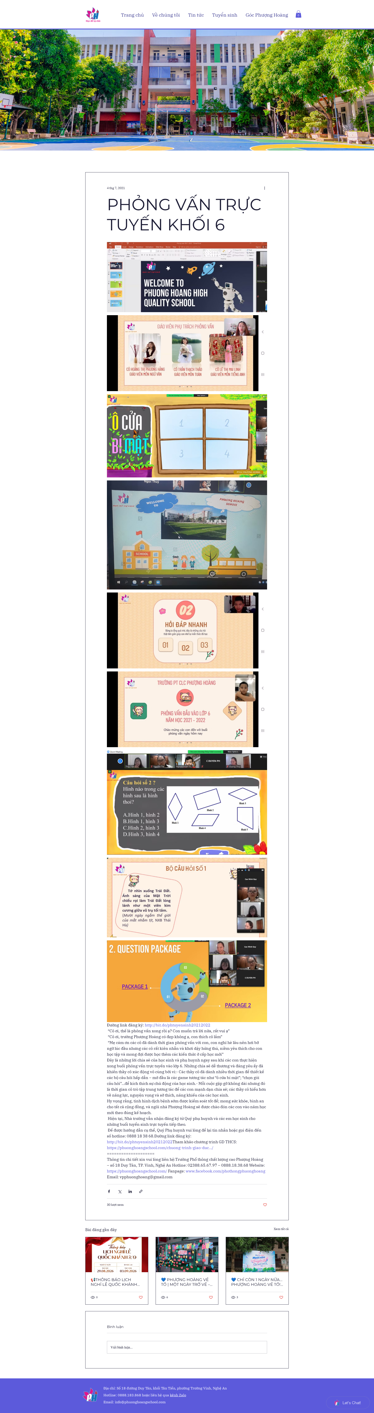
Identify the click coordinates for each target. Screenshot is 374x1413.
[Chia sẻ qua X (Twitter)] (120, 1191)
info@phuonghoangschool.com (140, 1402)
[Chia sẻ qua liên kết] (141, 1191)
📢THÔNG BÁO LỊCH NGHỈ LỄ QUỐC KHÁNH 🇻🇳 (114, 1282)
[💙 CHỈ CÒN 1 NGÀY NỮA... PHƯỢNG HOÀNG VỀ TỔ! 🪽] (257, 1254)
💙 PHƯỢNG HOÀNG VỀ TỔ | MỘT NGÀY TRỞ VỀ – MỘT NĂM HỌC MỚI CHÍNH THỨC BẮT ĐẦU (185, 1282)
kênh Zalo (178, 1395)
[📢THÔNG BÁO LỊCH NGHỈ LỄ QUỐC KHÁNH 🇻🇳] (116, 1254)
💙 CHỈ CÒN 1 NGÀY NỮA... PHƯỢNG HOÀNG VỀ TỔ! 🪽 (256, 1282)
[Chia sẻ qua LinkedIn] (130, 1191)
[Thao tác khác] (264, 188)
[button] (167, 14)
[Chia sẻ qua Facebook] (109, 1191)
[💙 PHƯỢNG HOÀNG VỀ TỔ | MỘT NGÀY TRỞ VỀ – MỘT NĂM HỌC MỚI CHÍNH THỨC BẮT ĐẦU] (187, 1254)
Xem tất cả (281, 1229)
